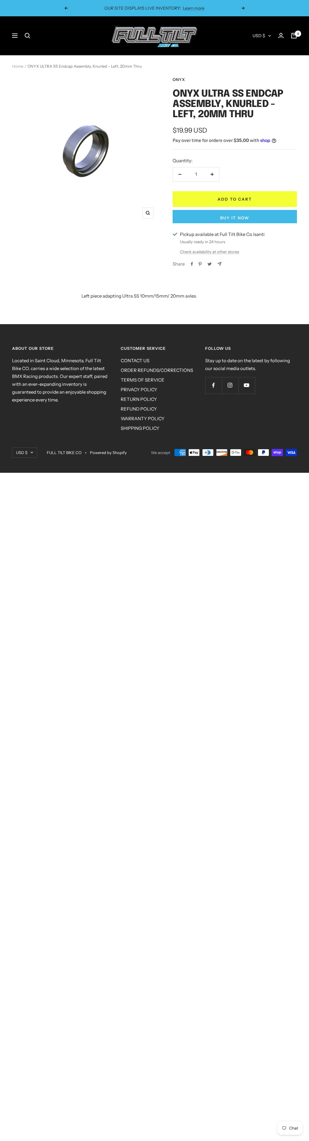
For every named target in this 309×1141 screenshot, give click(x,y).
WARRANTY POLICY (142, 418)
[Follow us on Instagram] (230, 385)
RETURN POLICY (139, 399)
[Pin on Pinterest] (200, 264)
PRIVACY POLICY (139, 389)
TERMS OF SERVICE (142, 380)
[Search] (27, 35)
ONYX (179, 79)
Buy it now (234, 217)
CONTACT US (135, 360)
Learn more (190, 8)
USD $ (259, 35)
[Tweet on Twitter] (209, 264)
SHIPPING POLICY (140, 428)
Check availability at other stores (209, 251)
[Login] (281, 35)
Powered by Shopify (108, 452)
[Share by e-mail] (219, 264)
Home (17, 66)
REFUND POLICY (139, 409)
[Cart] (294, 35)
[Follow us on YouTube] (246, 385)
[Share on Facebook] (192, 264)
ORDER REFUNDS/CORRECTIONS (157, 370)
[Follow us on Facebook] (213, 385)
